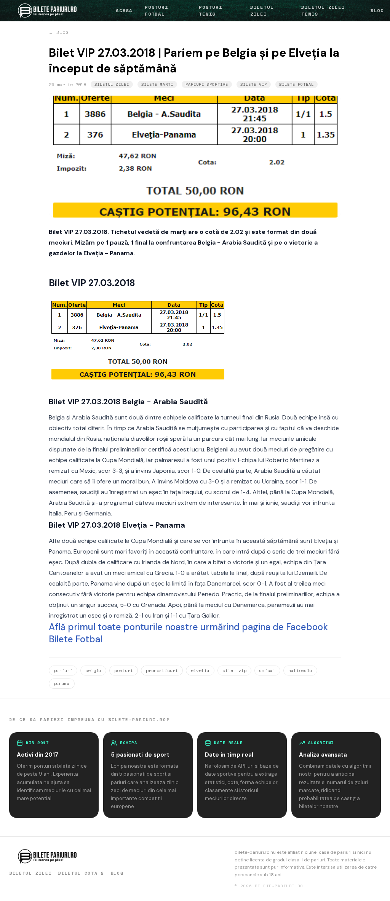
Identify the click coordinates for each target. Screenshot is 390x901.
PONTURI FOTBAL (156, 10)
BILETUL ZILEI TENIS (323, 10)
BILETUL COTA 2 (81, 873)
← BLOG (59, 32)
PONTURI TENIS (210, 10)
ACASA (124, 10)
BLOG (377, 10)
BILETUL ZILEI (262, 10)
